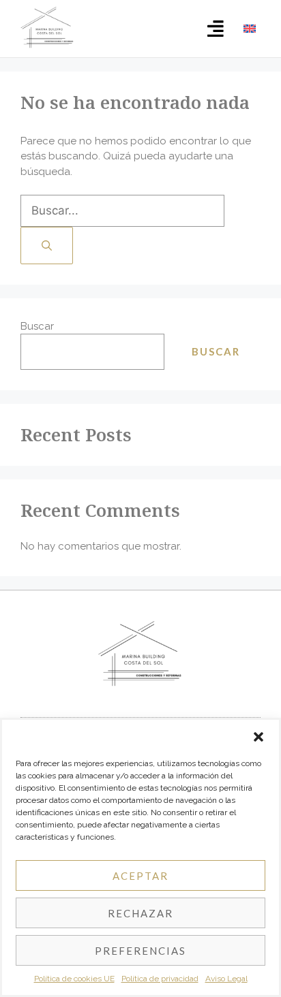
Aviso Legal (226, 978)
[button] (258, 737)
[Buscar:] (122, 211)
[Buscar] (46, 245)
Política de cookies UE (74, 978)
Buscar (37, 326)
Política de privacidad (159, 978)
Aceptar (140, 876)
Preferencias (140, 951)
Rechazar (140, 913)
